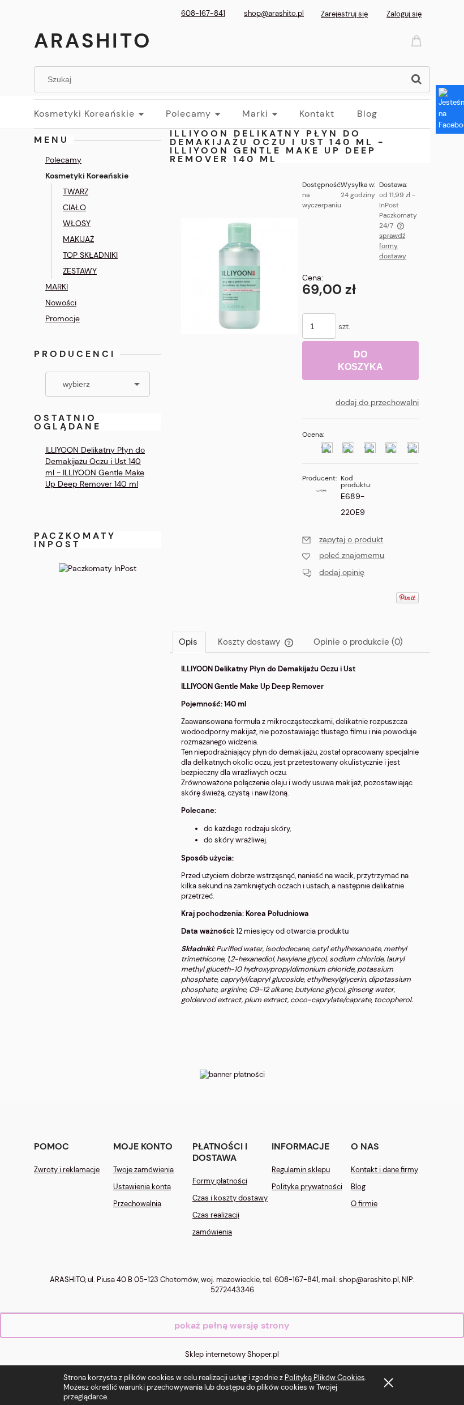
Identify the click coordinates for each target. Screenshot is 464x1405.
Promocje (62, 318)
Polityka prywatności (307, 1186)
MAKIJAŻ (78, 239)
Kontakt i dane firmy (384, 1169)
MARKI (56, 287)
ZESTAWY (80, 271)
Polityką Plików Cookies (325, 1377)
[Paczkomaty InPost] (97, 567)
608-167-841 (203, 13)
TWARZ (75, 191)
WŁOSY (77, 223)
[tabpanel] (300, 844)
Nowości (60, 302)
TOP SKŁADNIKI (90, 255)
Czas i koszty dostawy (230, 1198)
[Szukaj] (416, 79)
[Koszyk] (418, 40)
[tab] (189, 642)
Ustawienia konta (142, 1186)
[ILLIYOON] (321, 489)
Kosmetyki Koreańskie (86, 176)
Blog (358, 1186)
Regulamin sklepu (301, 1169)
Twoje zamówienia (143, 1169)
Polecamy (63, 160)
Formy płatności (219, 1181)
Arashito (93, 40)
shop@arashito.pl (274, 13)
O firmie (364, 1203)
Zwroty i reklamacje (67, 1169)
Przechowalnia (137, 1203)
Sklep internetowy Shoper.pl (232, 1354)
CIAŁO (74, 207)
